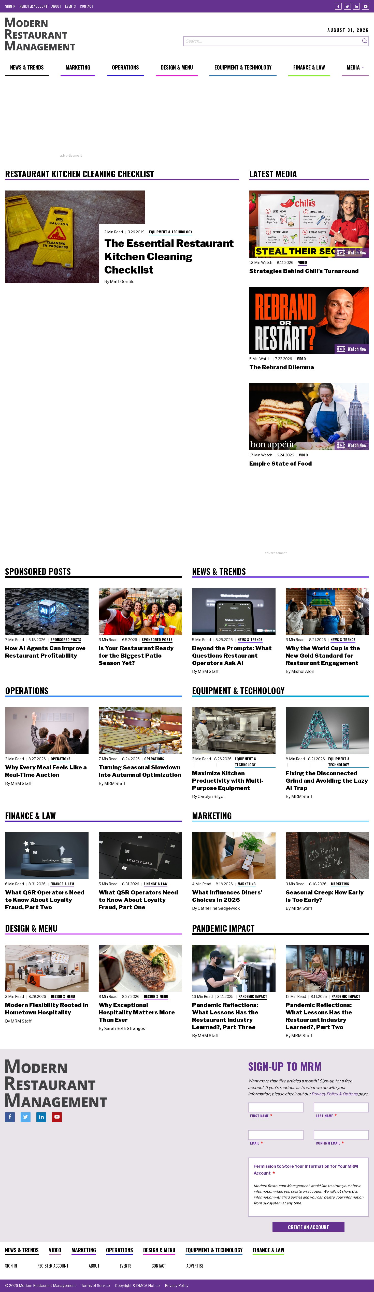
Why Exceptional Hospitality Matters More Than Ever (137, 1012)
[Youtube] (365, 6)
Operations (60, 758)
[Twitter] (347, 6)
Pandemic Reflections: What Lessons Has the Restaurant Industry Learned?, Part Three (225, 1015)
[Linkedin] (356, 6)
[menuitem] (10, 6)
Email (254, 1143)
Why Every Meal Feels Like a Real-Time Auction (46, 771)
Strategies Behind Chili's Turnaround (304, 271)
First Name (259, 1115)
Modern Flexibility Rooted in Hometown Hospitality (46, 1008)
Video (302, 262)
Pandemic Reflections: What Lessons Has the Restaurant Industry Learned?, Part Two (319, 1015)
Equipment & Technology (170, 231)
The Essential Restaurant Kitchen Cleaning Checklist (169, 256)
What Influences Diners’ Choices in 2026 (227, 896)
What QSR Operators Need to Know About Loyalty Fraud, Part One (138, 900)
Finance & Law (62, 883)
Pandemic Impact (252, 996)
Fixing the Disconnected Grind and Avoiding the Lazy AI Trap (327, 781)
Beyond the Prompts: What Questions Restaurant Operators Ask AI (232, 656)
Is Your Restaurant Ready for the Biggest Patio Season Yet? (136, 656)
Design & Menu (63, 996)
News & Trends (250, 639)
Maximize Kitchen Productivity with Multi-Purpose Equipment (228, 781)
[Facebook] (338, 6)
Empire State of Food (280, 463)
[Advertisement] (187, 117)
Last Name (324, 1115)
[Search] (365, 41)
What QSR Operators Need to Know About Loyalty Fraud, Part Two (44, 900)
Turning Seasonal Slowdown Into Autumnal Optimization (140, 771)
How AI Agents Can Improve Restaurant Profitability (45, 652)
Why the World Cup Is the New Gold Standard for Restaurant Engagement (323, 656)
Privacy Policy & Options (334, 1094)
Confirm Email (328, 1143)
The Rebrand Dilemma (281, 367)
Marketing (247, 883)
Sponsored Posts (65, 639)
